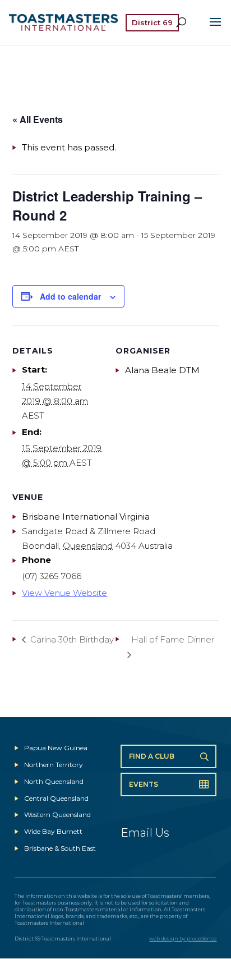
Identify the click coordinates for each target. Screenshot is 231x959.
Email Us (145, 832)
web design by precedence (182, 938)
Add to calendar (70, 296)
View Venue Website (64, 593)
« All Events (37, 119)
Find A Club (151, 756)
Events (143, 784)
